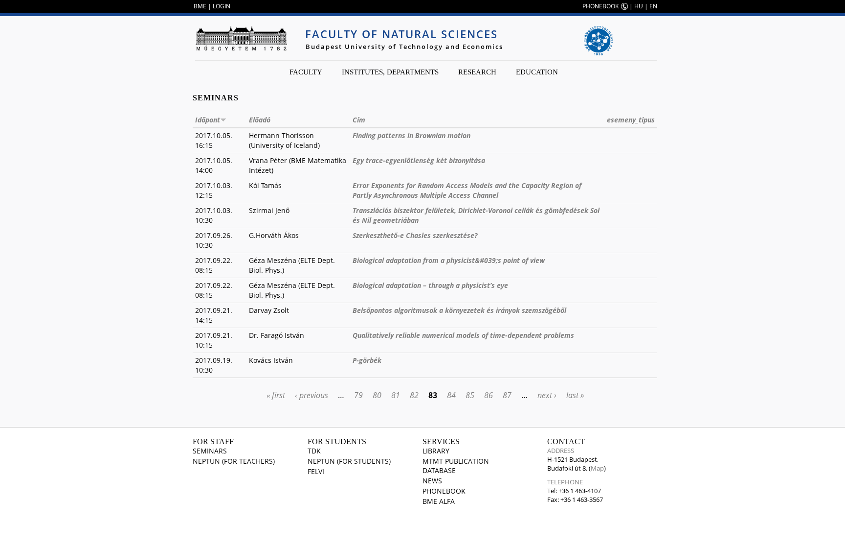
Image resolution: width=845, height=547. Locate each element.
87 (507, 395)
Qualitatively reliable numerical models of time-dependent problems (463, 335)
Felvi (316, 471)
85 (470, 395)
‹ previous (311, 395)
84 (451, 395)
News (432, 480)
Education (537, 72)
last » (575, 395)
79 (358, 395)
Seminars (210, 450)
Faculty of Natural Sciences (401, 33)
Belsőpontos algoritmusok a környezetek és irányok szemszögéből (459, 310)
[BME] (241, 38)
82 (414, 395)
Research (477, 72)
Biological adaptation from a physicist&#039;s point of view (449, 260)
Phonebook (444, 491)
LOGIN (221, 6)
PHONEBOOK (600, 6)
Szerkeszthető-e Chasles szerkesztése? (415, 235)
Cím (359, 119)
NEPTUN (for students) (349, 461)
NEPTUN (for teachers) (234, 461)
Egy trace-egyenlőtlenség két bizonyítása (419, 160)
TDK (314, 450)
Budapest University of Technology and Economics (404, 46)
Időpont (207, 119)
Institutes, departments (390, 72)
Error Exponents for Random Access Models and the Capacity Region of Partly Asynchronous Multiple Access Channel (467, 190)
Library (435, 450)
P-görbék (367, 360)
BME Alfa (438, 501)
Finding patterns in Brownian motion (411, 135)
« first (276, 395)
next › (546, 395)
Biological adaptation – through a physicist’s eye (430, 285)
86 (488, 395)
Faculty (305, 72)
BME (200, 6)
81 (395, 395)
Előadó (259, 119)
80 (377, 395)
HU (638, 6)
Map (597, 468)
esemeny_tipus (631, 119)
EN (653, 6)
